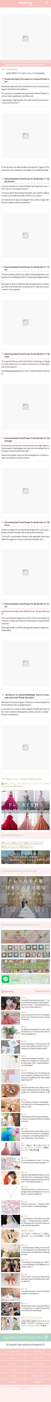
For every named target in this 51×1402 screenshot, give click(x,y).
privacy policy (38, 1364)
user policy (12, 1364)
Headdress (27, 847)
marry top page (12, 1352)
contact (38, 1370)
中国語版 (12, 1382)
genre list (38, 1358)
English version (38, 1376)
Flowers (7, 843)
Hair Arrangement (34, 843)
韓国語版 (38, 1382)
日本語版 (12, 1376)
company (13, 1370)
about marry (38, 1352)
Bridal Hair (18, 843)
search (13, 1358)
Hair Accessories (11, 847)
